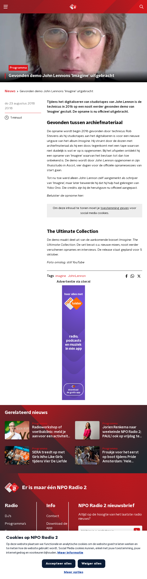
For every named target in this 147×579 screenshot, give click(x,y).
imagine (61, 275)
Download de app (56, 526)
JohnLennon (77, 275)
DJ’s (8, 516)
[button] (5, 6)
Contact (52, 516)
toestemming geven (114, 208)
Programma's (15, 523)
